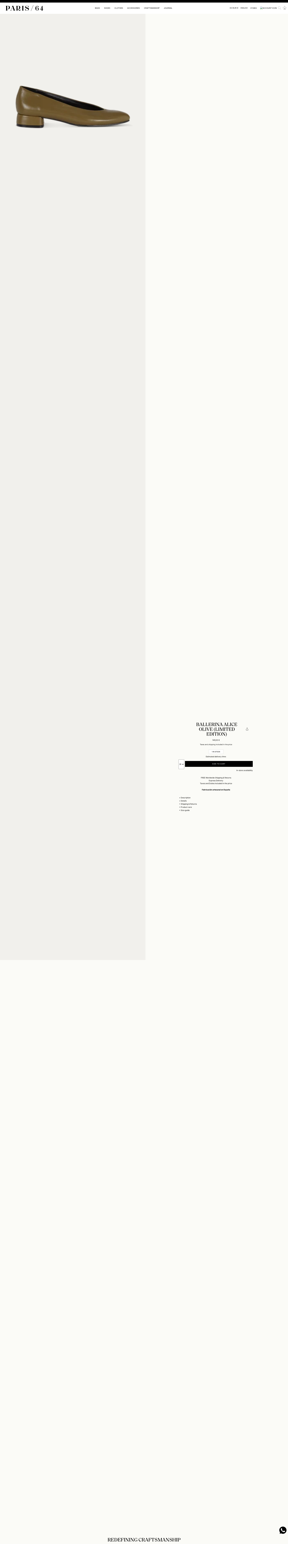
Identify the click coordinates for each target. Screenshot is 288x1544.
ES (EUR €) (234, 8)
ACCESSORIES (133, 8)
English (244, 8)
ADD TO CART (218, 764)
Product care (186, 807)
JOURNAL (168, 8)
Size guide (185, 810)
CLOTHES (118, 8)
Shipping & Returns (189, 804)
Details (184, 801)
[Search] (279, 8)
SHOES (107, 8)
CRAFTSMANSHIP (152, 8)
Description (185, 798)
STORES (253, 8)
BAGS (97, 8)
